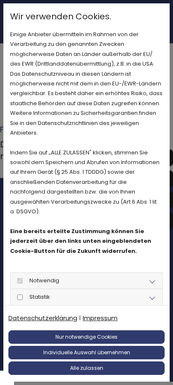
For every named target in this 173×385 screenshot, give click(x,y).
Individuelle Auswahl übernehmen (86, 352)
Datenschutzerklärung (42, 317)
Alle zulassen (86, 368)
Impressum (100, 317)
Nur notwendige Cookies (86, 336)
